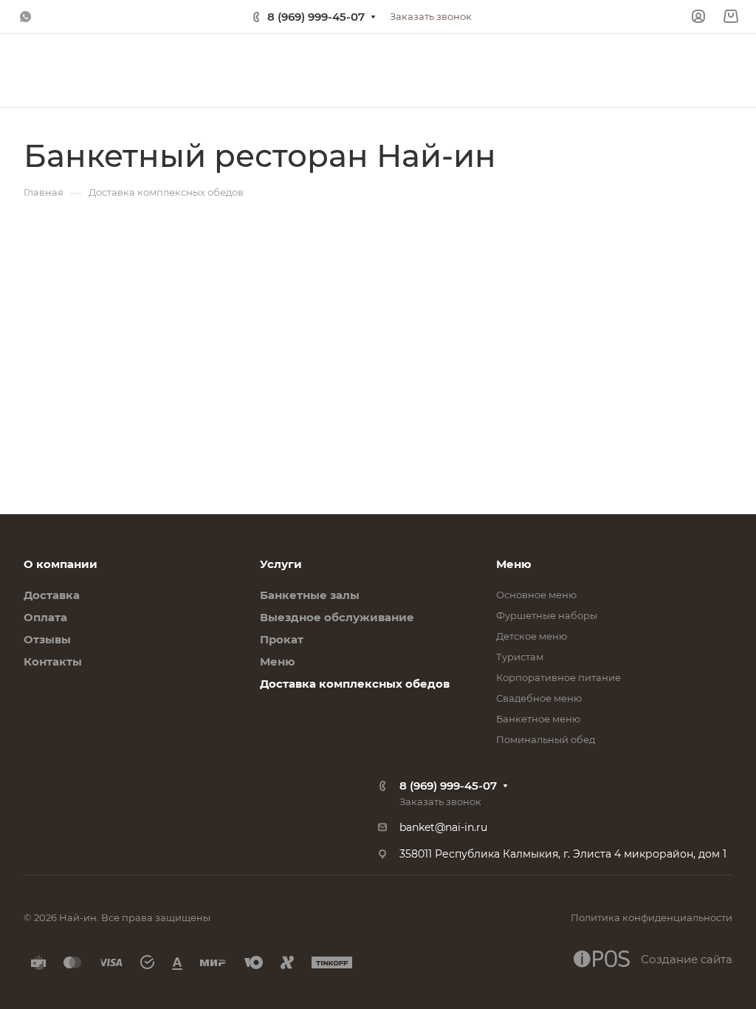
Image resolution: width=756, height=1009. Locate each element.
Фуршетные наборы (546, 615)
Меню (277, 661)
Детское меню (531, 636)
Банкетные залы (310, 595)
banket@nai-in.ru (443, 827)
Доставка (52, 595)
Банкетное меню (538, 719)
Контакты (53, 661)
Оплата (45, 617)
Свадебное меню (539, 698)
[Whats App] (25, 17)
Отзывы (47, 639)
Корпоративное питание (558, 677)
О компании (60, 564)
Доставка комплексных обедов (355, 684)
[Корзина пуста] (730, 17)
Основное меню (536, 595)
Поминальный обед (545, 739)
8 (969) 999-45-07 (316, 17)
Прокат (281, 639)
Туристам (519, 657)
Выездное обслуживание (337, 617)
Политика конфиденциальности (651, 917)
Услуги (281, 564)
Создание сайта (686, 959)
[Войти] (698, 17)
